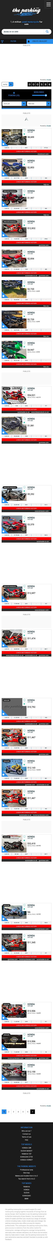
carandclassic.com (42, 511)
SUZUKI (26, 1192)
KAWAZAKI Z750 (26, 1157)
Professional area (26, 1170)
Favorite (5, 142)
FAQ (26, 1140)
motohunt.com (43, 154)
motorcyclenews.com (41, 815)
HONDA (26, 1189)
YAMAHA (26, 1186)
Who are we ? (26, 1131)
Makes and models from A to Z (26, 1176)
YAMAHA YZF (27, 1154)
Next (32, 1111)
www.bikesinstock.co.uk (40, 412)
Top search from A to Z (26, 1179)
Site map (26, 1173)
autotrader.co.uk (31, 275)
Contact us (27, 1134)
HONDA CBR (26, 1148)
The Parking (26, 12)
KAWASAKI (26, 1195)
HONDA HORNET (26, 1160)
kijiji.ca (46, 184)
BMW (26, 1198)
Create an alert (39, 41)
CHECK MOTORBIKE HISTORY (26, 151)
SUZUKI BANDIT (26, 1151)
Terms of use (26, 1137)
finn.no (46, 306)
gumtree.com (44, 245)
